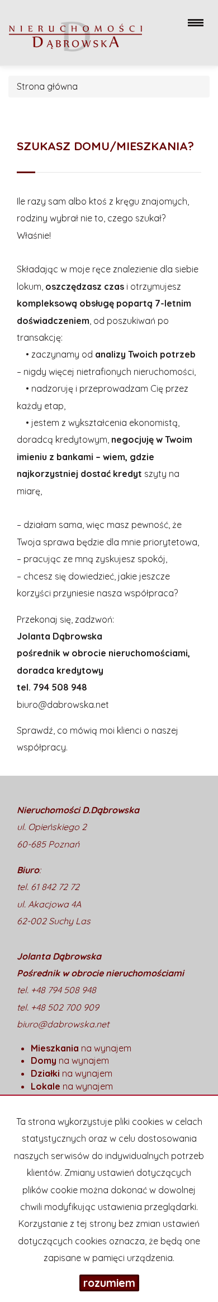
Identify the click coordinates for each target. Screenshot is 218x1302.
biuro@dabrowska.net (63, 704)
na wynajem (81, 1048)
